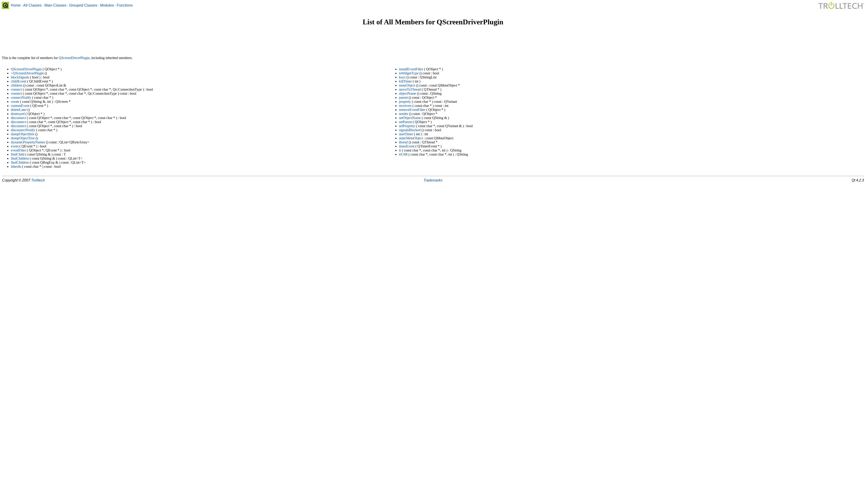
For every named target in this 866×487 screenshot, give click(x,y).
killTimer (405, 81)
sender (403, 114)
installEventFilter (411, 69)
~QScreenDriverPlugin (27, 73)
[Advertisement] (433, 41)
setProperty (407, 126)
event (14, 146)
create (15, 101)
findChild (17, 154)
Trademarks (433, 180)
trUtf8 (403, 154)
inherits (16, 166)
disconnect (18, 118)
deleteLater (19, 110)
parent (403, 97)
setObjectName (410, 118)
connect (16, 89)
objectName (407, 93)
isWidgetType (409, 73)
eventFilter (18, 150)
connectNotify (21, 97)
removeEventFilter (412, 110)
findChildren (20, 158)
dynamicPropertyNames (28, 142)
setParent (405, 122)
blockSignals (20, 77)
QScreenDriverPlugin (74, 58)
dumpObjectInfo (22, 134)
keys (402, 77)
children (16, 85)
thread (403, 142)
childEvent (18, 81)
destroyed (18, 114)
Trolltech (38, 180)
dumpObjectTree (23, 138)
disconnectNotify (23, 130)
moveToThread (410, 89)
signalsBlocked (410, 130)
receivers (405, 106)
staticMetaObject (411, 138)
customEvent (20, 106)
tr (400, 150)
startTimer (406, 134)
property (405, 101)
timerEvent (407, 146)
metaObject (407, 85)
